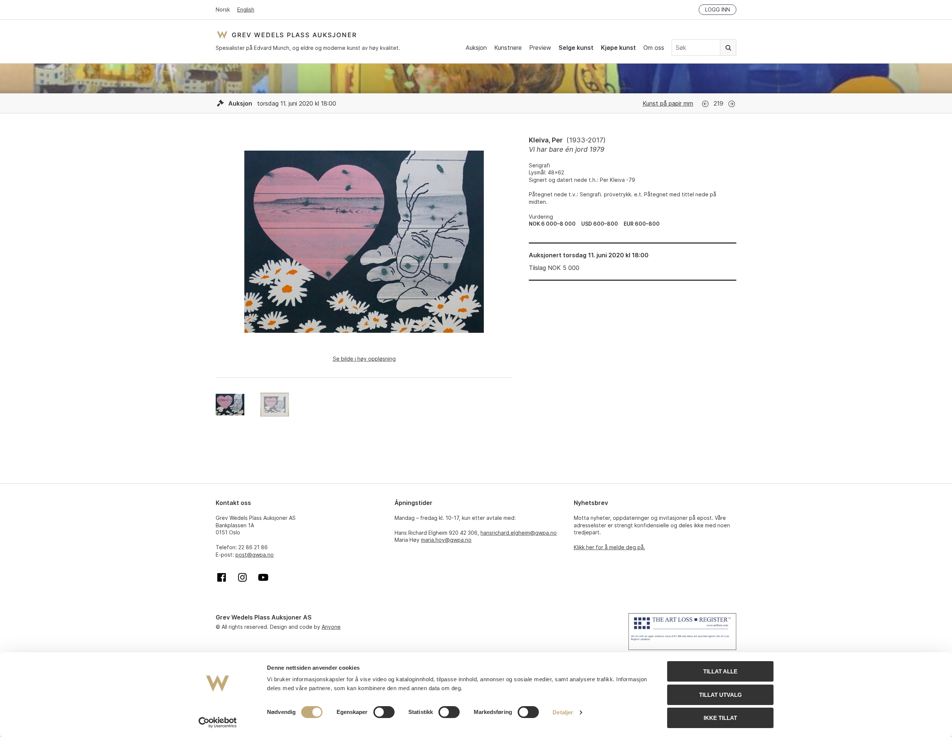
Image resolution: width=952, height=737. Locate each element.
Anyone (331, 627)
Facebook (222, 577)
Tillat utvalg (720, 695)
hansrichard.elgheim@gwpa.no (518, 533)
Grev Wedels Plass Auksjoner (286, 34)
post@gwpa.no (254, 554)
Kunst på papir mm (668, 103)
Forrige (705, 104)
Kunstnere (508, 47)
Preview (540, 47)
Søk (728, 47)
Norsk (223, 9)
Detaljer (563, 712)
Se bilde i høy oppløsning (364, 358)
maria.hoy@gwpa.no (446, 540)
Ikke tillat (720, 718)
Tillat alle (720, 671)
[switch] (384, 712)
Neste (731, 104)
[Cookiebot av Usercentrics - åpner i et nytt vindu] (217, 722)
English (245, 9)
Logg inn (717, 9)
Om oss (653, 47)
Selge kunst (576, 47)
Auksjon (476, 47)
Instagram (242, 577)
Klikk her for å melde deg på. (609, 547)
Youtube (263, 577)
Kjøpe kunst (618, 47)
